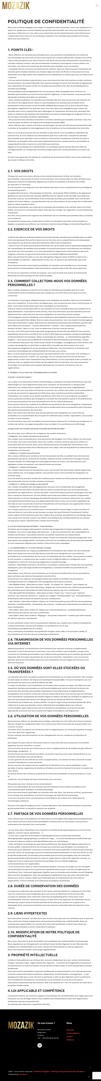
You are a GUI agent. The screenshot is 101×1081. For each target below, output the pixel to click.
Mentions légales (42, 1071)
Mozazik (70, 1030)
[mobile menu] (97, 5)
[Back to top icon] (90, 1067)
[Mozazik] (16, 5)
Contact (70, 1040)
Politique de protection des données (67, 1071)
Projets (70, 1036)
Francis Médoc (73, 1033)
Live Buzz (23, 1074)
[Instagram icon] (89, 1077)
